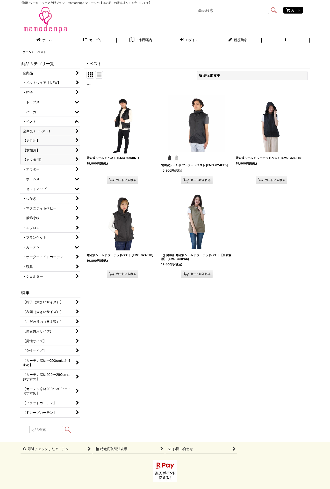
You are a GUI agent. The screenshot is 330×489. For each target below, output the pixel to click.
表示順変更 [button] (211, 75)
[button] (286, 40)
